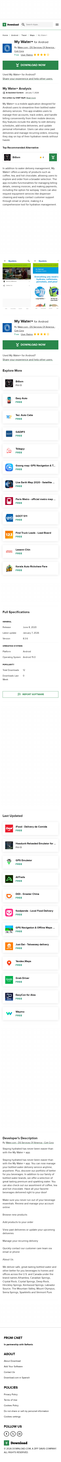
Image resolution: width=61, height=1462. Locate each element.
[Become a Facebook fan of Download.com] (6, 1433)
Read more (31, 98)
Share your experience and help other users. (28, 78)
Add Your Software (13, 1366)
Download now (33, 65)
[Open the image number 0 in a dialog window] (17, 285)
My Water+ (31, 41)
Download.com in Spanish (17, 1377)
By (34, 49)
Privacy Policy (11, 1394)
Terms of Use (10, 1400)
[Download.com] (11, 24)
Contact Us (9, 1372)
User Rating (27, 55)
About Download (12, 1361)
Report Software (33, 694)
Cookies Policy (11, 1405)
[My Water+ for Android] (7, 48)
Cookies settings (12, 1416)
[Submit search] (23, 24)
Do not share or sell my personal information (26, 1411)
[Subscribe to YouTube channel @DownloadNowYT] (19, 1433)
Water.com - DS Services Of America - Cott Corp (30, 1142)
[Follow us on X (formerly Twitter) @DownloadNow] (13, 1433)
